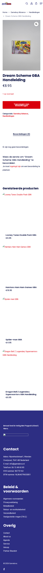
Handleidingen (34, 12)
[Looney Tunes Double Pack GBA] (21, 212)
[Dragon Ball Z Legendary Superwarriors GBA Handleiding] (21, 369)
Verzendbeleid (9, 513)
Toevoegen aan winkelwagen (21, 105)
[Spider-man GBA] (21, 316)
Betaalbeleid (8, 506)
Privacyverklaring (10, 502)
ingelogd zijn (15, 166)
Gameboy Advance (18, 12)
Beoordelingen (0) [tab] (21, 134)
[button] (41, 3)
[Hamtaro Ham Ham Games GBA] (21, 264)
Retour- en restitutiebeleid (14, 509)
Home (5, 12)
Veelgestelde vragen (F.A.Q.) (15, 517)
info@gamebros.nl (17, 464)
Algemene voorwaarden (13, 499)
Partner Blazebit (10, 551)
